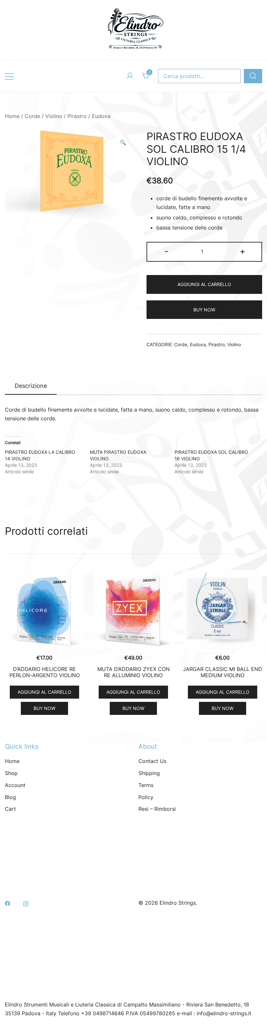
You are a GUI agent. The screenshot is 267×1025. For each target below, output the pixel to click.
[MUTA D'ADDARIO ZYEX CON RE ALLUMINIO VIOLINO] (133, 609)
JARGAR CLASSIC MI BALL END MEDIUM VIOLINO (222, 672)
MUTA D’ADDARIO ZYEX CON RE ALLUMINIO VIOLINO (133, 672)
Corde (32, 116)
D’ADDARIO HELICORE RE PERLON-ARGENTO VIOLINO (44, 672)
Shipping (149, 773)
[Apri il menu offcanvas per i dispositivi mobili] (9, 76)
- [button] (166, 251)
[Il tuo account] (130, 76)
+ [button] (243, 251)
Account (15, 785)
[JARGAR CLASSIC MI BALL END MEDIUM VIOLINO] (222, 609)
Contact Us (152, 761)
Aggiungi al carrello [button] (44, 692)
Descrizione (31, 385)
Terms (145, 785)
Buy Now (204, 309)
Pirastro (77, 116)
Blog (10, 797)
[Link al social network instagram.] (25, 903)
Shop (11, 773)
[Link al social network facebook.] (7, 903)
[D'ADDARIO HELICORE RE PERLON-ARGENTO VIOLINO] (44, 609)
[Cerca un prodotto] (253, 76)
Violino (53, 116)
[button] (123, 142)
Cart (10, 809)
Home (12, 116)
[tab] (31, 386)
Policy (145, 797)
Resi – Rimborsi (157, 809)
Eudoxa (101, 116)
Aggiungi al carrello (204, 284)
